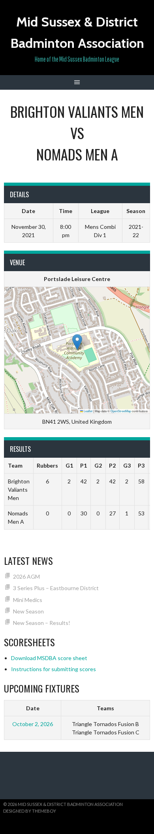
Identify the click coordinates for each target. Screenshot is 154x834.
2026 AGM (26, 576)
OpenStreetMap (121, 411)
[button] (77, 342)
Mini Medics (27, 599)
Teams (105, 708)
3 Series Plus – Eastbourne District (56, 588)
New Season (28, 611)
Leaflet (87, 411)
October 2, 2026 (32, 724)
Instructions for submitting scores (53, 669)
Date (32, 708)
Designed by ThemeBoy (29, 810)
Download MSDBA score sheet (49, 658)
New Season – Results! (41, 622)
